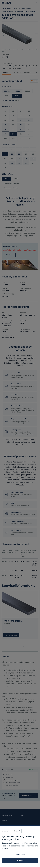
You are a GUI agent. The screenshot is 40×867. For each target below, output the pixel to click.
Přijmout (20, 860)
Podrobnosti (20, 855)
